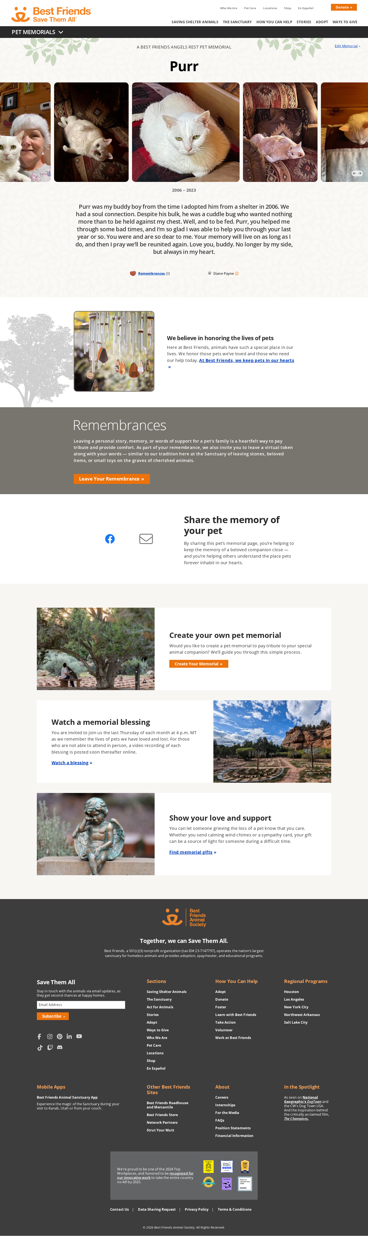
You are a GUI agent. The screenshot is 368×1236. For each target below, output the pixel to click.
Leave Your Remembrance (109, 478)
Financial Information (234, 1136)
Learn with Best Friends (235, 1015)
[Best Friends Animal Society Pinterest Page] (60, 1037)
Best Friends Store (162, 1115)
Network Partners (162, 1122)
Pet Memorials (33, 32)
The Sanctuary (237, 22)
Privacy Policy (196, 1209)
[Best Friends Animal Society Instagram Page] (50, 1037)
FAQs (219, 1120)
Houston (291, 992)
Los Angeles (294, 999)
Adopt (322, 22)
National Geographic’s (302, 1099)
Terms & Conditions (235, 1209)
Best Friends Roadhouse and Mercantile (167, 1105)
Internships (225, 1105)
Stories (304, 22)
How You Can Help (274, 22)
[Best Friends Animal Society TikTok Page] (41, 1048)
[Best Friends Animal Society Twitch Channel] (50, 1048)
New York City (296, 1007)
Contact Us (119, 1209)
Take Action (225, 1022)
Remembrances (151, 273)
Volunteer (223, 1030)
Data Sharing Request (157, 1209)
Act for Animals (160, 1007)
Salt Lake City (296, 1022)
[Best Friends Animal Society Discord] (60, 1048)
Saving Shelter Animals (195, 22)
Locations (270, 8)
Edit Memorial (346, 46)
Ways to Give (345, 22)
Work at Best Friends (233, 1038)
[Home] (51, 14)
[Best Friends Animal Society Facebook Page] (41, 1037)
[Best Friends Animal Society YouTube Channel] (80, 1037)
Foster (220, 1007)
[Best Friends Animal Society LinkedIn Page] (70, 1037)
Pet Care (250, 8)
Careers (221, 1097)
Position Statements (233, 1128)
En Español (305, 8)
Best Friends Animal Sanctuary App (67, 1097)
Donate (342, 7)
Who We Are (228, 8)
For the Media (227, 1113)
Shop (287, 8)
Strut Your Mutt (160, 1130)
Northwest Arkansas (302, 1015)
